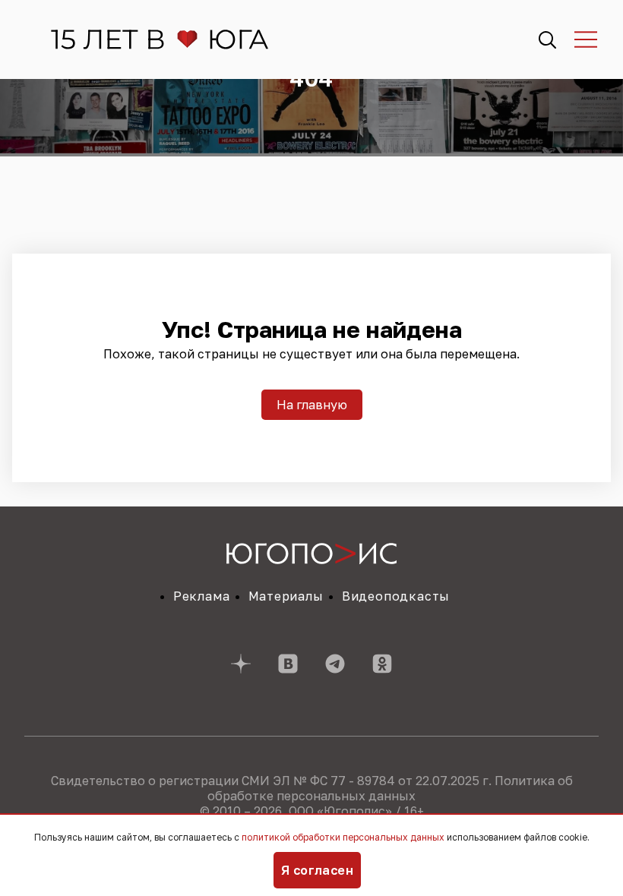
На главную (312, 404)
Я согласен (317, 870)
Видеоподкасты (396, 596)
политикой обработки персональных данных (343, 837)
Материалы (286, 596)
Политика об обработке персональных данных (390, 788)
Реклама (201, 596)
